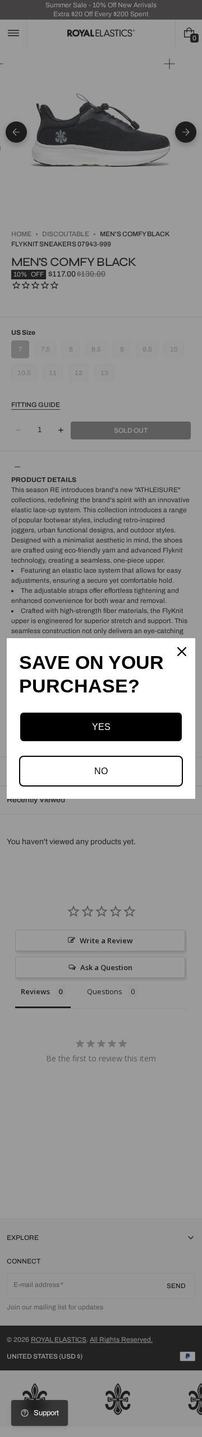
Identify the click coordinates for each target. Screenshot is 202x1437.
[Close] (181, 651)
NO (101, 771)
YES (101, 727)
